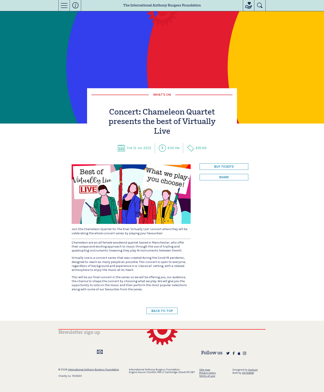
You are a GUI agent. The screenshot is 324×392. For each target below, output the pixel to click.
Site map (204, 369)
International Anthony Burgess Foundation (93, 369)
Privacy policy (207, 372)
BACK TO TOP (162, 311)
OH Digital (248, 372)
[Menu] (64, 5)
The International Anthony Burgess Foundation (162, 5)
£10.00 (201, 148)
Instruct (253, 369)
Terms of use (207, 375)
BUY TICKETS (224, 166)
